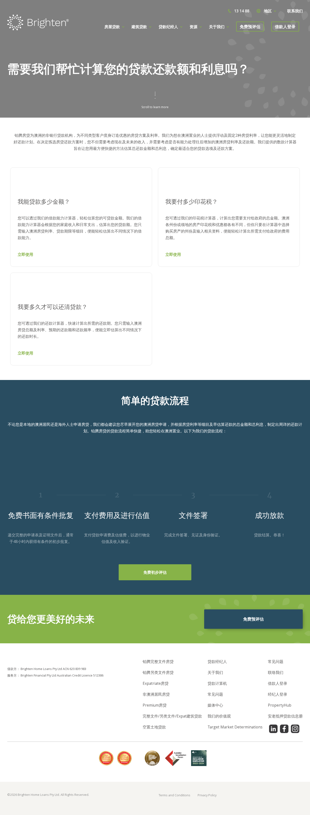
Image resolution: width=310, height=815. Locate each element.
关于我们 (215, 672)
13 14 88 (241, 11)
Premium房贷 (155, 705)
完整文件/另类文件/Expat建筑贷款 (172, 716)
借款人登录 (285, 26)
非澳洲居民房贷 (156, 694)
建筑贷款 (139, 26)
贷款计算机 (217, 683)
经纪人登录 (277, 694)
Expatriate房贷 (156, 683)
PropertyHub (279, 705)
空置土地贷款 (154, 727)
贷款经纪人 (217, 661)
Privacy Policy (207, 795)
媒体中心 (215, 705)
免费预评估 (250, 26)
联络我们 (275, 672)
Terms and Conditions (174, 795)
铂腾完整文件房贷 (158, 661)
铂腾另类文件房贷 (158, 672)
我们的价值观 (219, 716)
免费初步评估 (155, 572)
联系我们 (295, 11)
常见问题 (215, 694)
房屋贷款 (112, 26)
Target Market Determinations (235, 727)
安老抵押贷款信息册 (285, 716)
